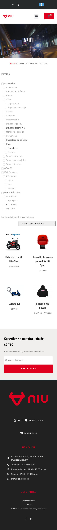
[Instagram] (18, 5)
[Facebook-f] (13, 5)
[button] (36, 16)
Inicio (12, 64)
